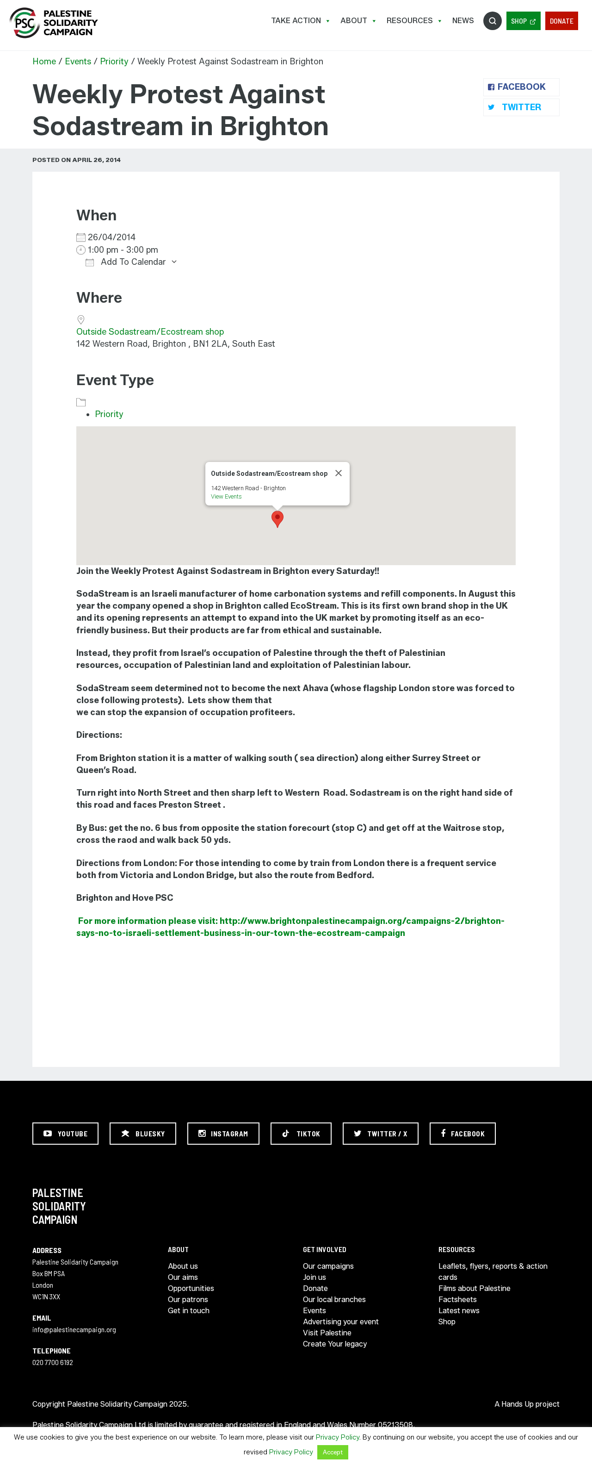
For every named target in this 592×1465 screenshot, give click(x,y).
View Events (226, 496)
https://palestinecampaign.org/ (53, 23)
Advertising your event (341, 1321)
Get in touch (189, 1310)
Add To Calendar (132, 262)
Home (44, 61)
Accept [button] (333, 1452)
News (463, 20)
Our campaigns (328, 1266)
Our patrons (188, 1299)
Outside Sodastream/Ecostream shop (150, 332)
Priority (114, 61)
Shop (519, 20)
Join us (314, 1277)
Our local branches (334, 1299)
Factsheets (457, 1299)
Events (78, 61)
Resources (410, 20)
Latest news (459, 1310)
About (353, 20)
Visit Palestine (327, 1332)
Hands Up (517, 1404)
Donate (562, 20)
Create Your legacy (335, 1344)
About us (183, 1266)
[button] (277, 519)
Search (492, 21)
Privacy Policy (337, 1437)
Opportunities (191, 1288)
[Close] (338, 473)
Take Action (296, 20)
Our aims (183, 1277)
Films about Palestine (474, 1288)
